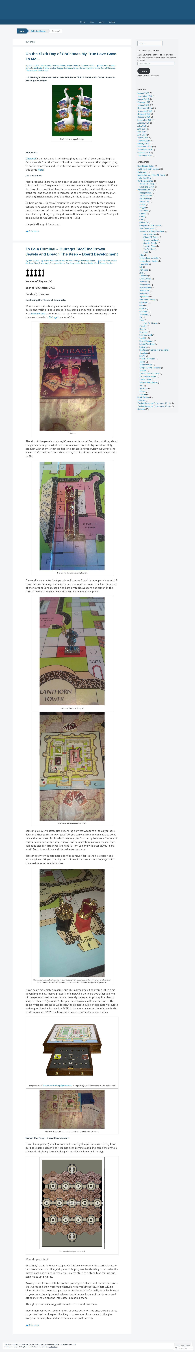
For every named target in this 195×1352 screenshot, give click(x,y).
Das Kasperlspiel (146, 228)
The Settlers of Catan (149, 373)
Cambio (142, 213)
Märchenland (145, 287)
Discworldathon (150, 240)
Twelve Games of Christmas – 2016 (153, 406)
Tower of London (87, 68)
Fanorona (143, 264)
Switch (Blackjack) (147, 358)
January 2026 (143, 93)
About (92, 22)
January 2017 (143, 105)
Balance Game (145, 195)
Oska (141, 305)
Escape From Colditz (148, 261)
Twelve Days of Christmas (104, 68)
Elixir (141, 255)
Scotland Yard (93, 263)
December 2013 (144, 146)
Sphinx (142, 355)
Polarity (142, 326)
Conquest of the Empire (150, 225)
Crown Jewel (44, 263)
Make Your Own (144, 178)
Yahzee (142, 394)
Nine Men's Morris (147, 299)
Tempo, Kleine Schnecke (150, 367)
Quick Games (143, 397)
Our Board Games (66, 260)
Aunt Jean (103, 65)
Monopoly (143, 293)
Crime (36, 263)
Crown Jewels (31, 68)
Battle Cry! (144, 201)
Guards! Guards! (150, 243)
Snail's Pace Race (147, 344)
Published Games (38, 31)
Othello (142, 308)
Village (142, 391)
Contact (112, 22)
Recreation (68, 68)
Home (82, 22)
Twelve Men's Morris (148, 382)
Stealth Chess (149, 246)
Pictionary (143, 314)
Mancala (143, 281)
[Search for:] (149, 43)
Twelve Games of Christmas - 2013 (80, 65)
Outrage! (47, 65)
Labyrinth (143, 275)
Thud (145, 252)
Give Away (70, 263)
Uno (141, 385)
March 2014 (142, 137)
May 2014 (141, 131)
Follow (143, 71)
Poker (141, 320)
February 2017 (143, 102)
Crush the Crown (146, 186)
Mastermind (144, 284)
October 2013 (143, 152)
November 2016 (144, 111)
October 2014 (143, 116)
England (40, 68)
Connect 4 (143, 222)
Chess (142, 216)
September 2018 (144, 96)
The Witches (148, 249)
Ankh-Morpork (149, 234)
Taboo (142, 361)
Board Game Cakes (145, 166)
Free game (54, 263)
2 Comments (34, 231)
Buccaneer (144, 210)
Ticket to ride (145, 379)
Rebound (143, 332)
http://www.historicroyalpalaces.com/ (57, 1085)
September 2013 (144, 155)
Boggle (142, 207)
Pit (140, 317)
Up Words (143, 388)
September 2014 (144, 120)
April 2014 (142, 134)
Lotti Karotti (145, 278)
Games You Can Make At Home (151, 175)
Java (141, 272)
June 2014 (142, 128)
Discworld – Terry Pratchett (151, 231)
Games (101, 22)
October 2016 (143, 114)
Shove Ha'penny (146, 341)
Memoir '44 (144, 290)
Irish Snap (143, 269)
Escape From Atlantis (149, 258)
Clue (141, 219)
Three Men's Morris (147, 376)
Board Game (105, 260)
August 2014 (143, 122)
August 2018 (143, 99)
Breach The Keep (51, 260)
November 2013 (144, 149)
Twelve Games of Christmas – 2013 (153, 403)
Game (46, 68)
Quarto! (142, 329)
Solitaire (143, 347)
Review (76, 68)
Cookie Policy (53, 1347)
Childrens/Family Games (148, 169)
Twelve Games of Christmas (37, 70)
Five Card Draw (150, 323)
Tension (142, 370)
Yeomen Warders (106, 263)
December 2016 (144, 108)
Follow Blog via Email (148, 51)
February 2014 (143, 140)
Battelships (144, 198)
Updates (141, 409)
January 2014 (143, 143)
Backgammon (145, 192)
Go (140, 266)
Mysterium (144, 296)
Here (40, 169)
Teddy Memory (145, 364)
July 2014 (141, 125)
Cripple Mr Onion (150, 237)
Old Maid (143, 302)
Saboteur (141, 400)
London (53, 68)
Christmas (111, 65)
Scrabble (143, 338)
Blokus (142, 204)
